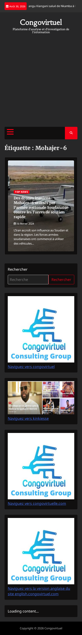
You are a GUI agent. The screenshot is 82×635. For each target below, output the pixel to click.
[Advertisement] (41, 79)
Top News (21, 191)
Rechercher (18, 269)
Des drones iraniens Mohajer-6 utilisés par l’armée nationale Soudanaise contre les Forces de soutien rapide (41, 207)
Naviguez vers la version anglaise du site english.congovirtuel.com (39, 591)
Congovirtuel (41, 22)
